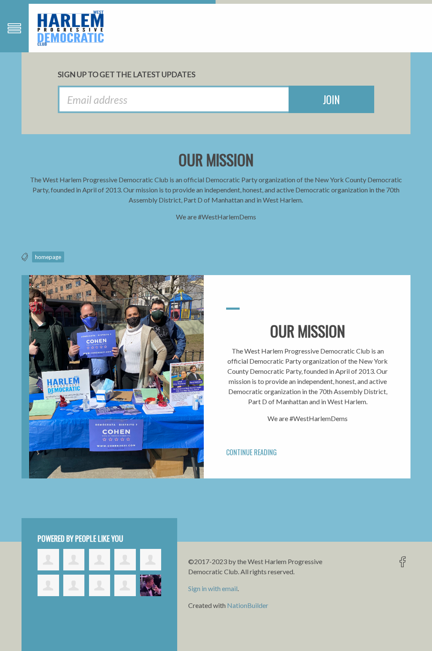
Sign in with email (213, 588)
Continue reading (251, 452)
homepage (48, 257)
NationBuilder (247, 605)
